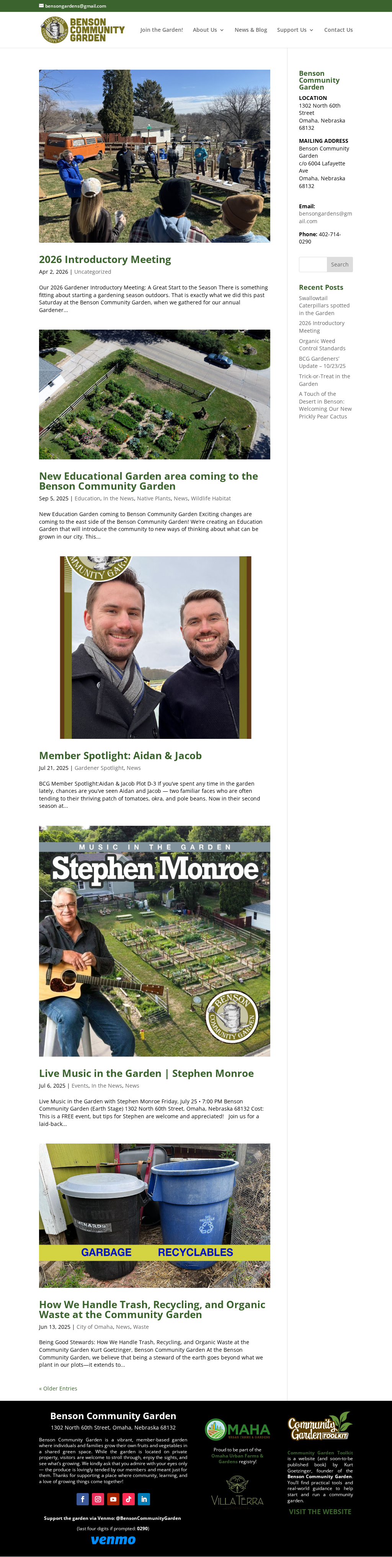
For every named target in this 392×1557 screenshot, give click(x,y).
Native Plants (154, 498)
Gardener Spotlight (99, 767)
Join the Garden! (161, 30)
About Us (205, 30)
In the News (118, 498)
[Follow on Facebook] (83, 1499)
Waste (141, 1326)
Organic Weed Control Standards (322, 344)
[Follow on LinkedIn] (144, 1499)
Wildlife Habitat (211, 498)
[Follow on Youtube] (113, 1499)
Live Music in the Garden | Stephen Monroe (146, 1073)
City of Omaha (95, 1326)
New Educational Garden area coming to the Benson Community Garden (148, 481)
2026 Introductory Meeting (105, 259)
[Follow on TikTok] (128, 1499)
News (181, 498)
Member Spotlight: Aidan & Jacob (120, 755)
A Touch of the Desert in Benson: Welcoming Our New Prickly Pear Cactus (325, 405)
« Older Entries (58, 1388)
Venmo (106, 1518)
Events (80, 1085)
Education (87, 498)
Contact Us (338, 30)
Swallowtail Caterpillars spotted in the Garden (324, 305)
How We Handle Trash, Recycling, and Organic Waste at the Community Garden (152, 1309)
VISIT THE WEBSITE (320, 1511)
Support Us (292, 30)
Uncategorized (92, 271)
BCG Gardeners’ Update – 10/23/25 (322, 362)
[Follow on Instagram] (98, 1499)
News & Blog (251, 30)
